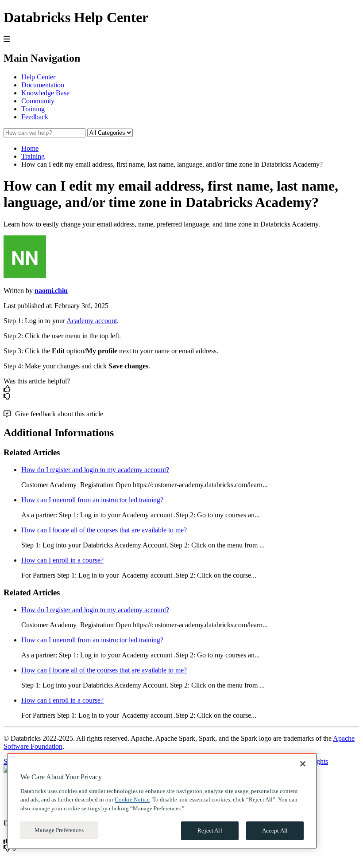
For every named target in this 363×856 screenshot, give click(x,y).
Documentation (42, 85)
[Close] (303, 764)
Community (37, 101)
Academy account (91, 320)
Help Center (38, 77)
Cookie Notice (132, 799)
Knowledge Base (45, 93)
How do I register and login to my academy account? (95, 469)
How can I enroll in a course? (62, 560)
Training (33, 109)
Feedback (34, 117)
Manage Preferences (59, 830)
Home (30, 148)
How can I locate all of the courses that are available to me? (104, 530)
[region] (162, 801)
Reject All (209, 830)
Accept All (275, 830)
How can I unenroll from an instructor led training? (92, 500)
